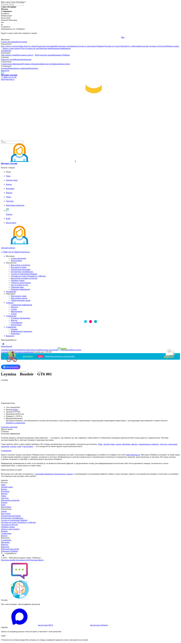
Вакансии (5, 70)
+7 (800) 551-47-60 (8, 77)
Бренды (44, 64)
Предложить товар (9, 55)
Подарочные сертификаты (66, 46)
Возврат (4, 531)
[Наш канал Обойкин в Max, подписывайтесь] (2, 72)
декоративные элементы (148, 444)
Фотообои (5, 491)
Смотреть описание (9, 427)
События (9, 303)
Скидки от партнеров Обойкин (91, 46)
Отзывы (4, 68)
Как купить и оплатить (10, 46)
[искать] (2, 140)
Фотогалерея (21, 42)
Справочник (11, 316)
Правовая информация (60, 48)
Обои (100, 444)
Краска (4, 489)
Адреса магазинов (8, 42)
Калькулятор (64, 64)
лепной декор (109, 444)
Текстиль (5, 498)
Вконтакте (65, 37)
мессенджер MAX (45, 625)
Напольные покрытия (10, 500)
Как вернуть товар (28, 46)
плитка (13, 446)
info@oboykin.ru (7, 79)
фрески (134, 444)
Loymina (14, 409)
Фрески (4, 494)
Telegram (4, 37)
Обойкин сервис (172, 46)
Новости (4, 59)
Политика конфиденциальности (14, 560)
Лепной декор (7, 487)
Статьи (11, 59)
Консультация (12, 367)
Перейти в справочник (15, 423)
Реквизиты (33, 68)
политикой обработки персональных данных (54, 474)
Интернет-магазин (9, 75)
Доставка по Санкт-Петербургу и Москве (121, 46)
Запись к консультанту (11, 48)
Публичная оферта (36, 560)
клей (19, 446)
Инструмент (6, 507)
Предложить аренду (25, 55)
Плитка (4, 502)
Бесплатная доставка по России (152, 46)
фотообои (126, 444)
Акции (28, 59)
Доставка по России (9, 525)
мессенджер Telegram (99, 625)
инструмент (28, 446)
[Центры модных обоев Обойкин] (90, 137)
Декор (3, 496)
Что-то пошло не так (30, 48)
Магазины (5, 542)
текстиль (163, 444)
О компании (11, 327)
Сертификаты (53, 64)
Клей (3, 505)
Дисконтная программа (45, 46)
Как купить (6, 513)
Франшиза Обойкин (61, 55)
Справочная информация (11, 64)
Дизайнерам (6, 51)
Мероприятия (20, 59)
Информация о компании (18, 68)
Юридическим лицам (44, 55)
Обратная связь (45, 48)
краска (118, 444)
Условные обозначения (31, 64)
